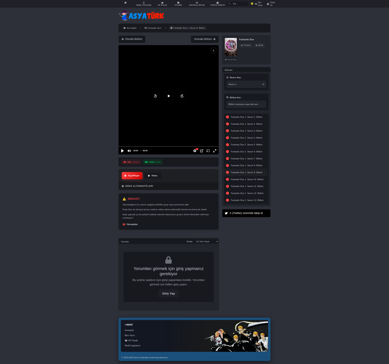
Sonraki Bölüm (203, 39)
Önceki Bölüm (133, 39)
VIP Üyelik (132, 340)
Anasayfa (129, 330)
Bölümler (228, 70)
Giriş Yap (168, 293)
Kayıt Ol (272, 3)
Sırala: (190, 241)
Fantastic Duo (246, 39)
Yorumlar (125, 242)
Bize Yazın (130, 335)
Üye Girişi (260, 3)
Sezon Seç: (235, 77)
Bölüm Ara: (235, 97)
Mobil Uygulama (132, 345)
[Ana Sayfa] (125, 2)
